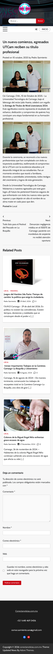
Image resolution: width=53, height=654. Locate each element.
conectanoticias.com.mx (31, 647)
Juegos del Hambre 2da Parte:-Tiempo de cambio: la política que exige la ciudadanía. (24, 295)
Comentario (9, 491)
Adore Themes (27, 650)
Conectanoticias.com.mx (26, 611)
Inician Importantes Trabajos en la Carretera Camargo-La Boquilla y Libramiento (24, 367)
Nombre (7, 527)
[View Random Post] (36, 29)
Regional (14, 291)
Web (5, 554)
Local (14, 206)
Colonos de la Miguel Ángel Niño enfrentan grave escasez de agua (24, 438)
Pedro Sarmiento (39, 57)
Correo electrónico (12, 540)
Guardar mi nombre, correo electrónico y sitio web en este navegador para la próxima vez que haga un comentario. (27, 570)
